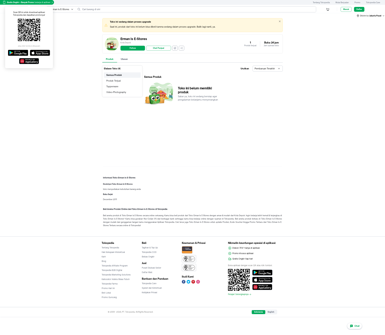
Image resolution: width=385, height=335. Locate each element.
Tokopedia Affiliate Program (115, 265)
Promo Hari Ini (108, 288)
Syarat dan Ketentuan (152, 288)
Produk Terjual (113, 80)
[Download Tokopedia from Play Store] (262, 273)
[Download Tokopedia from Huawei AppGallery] (262, 287)
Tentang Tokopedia (321, 2)
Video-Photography (116, 92)
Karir (104, 256)
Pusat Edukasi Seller (151, 268)
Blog (104, 261)
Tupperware (112, 86)
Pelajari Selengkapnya (238, 294)
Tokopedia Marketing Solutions (116, 274)
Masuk (346, 9)
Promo (357, 2)
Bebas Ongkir (148, 256)
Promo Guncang (109, 297)
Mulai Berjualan (342, 2)
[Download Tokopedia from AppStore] (262, 280)
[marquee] (192, 25)
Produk (110, 59)
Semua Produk (114, 75)
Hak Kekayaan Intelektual (113, 252)
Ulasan (124, 59)
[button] (370, 15)
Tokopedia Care (373, 2)
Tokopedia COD (149, 252)
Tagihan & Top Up (150, 247)
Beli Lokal (106, 293)
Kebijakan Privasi (149, 292)
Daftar (359, 9)
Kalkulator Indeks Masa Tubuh (116, 279)
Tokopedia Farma (109, 284)
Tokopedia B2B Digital (112, 270)
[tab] (109, 59)
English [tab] (271, 312)
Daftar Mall (147, 272)
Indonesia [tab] (258, 312)
